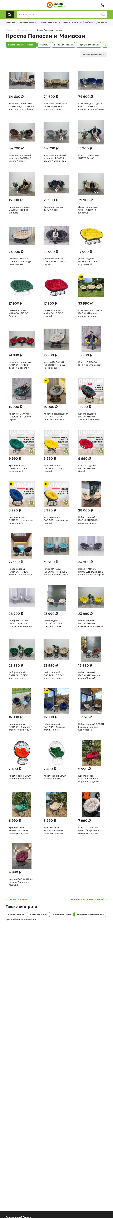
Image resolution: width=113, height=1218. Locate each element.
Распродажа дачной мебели (90, 914)
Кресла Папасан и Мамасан (21, 45)
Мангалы (44, 45)
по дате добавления (92, 55)
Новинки (11, 22)
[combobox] (62, 14)
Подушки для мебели (89, 45)
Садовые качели (27, 22)
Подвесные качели (62, 914)
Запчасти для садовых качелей (87, 899)
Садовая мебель (16, 914)
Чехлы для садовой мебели (78, 22)
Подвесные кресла (49, 22)
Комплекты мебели (63, 45)
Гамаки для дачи (18, 899)
